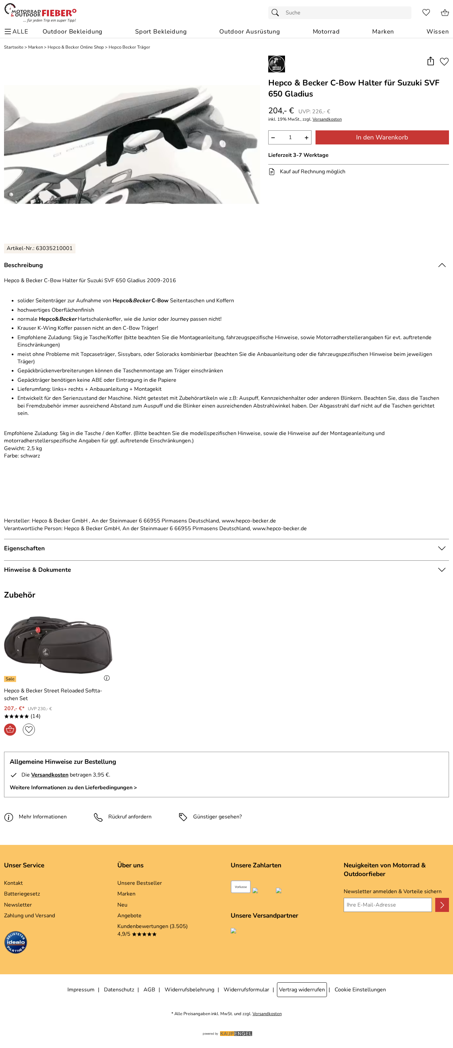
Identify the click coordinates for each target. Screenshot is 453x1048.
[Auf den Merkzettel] (444, 61)
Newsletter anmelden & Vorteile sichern (393, 891)
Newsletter (18, 905)
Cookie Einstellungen (360, 989)
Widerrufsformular (246, 989)
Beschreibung (23, 265)
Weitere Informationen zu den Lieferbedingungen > (73, 787)
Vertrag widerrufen (302, 989)
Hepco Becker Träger (129, 47)
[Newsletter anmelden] (442, 905)
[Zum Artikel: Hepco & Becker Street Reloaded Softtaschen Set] (58, 645)
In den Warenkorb (382, 137)
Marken (35, 47)
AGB (149, 989)
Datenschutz (119, 989)
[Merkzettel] (426, 13)
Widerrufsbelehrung (189, 989)
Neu (122, 905)
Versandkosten (327, 119)
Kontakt (13, 883)
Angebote (129, 915)
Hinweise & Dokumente (37, 570)
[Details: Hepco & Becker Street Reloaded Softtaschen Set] (11, 679)
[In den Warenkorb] (10, 730)
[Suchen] (277, 12)
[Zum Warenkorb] (445, 13)
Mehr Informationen (43, 816)
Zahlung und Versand (29, 915)
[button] (430, 61)
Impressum (81, 989)
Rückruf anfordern (130, 816)
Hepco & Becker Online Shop (76, 47)
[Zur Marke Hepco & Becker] (276, 64)
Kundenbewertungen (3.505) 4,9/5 (152, 930)
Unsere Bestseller (139, 883)
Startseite (13, 47)
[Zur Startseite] (40, 13)
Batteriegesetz (22, 894)
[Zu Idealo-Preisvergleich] (15, 943)
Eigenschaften (24, 548)
